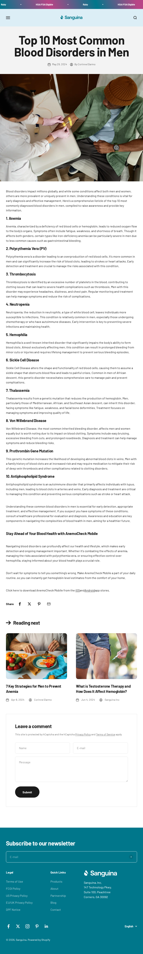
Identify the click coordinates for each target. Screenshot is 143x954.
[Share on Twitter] (29, 604)
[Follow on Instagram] (27, 926)
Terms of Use (14, 881)
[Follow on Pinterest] (36, 926)
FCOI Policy (13, 888)
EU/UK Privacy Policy (19, 902)
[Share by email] (49, 604)
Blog (53, 902)
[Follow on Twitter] (17, 926)
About (54, 888)
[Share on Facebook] (19, 604)
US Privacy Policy (17, 895)
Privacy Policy (83, 734)
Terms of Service (105, 734)
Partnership (58, 895)
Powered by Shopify (39, 939)
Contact (55, 909)
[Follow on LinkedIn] (46, 926)
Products (56, 881)
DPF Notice (13, 909)
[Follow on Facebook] (8, 926)
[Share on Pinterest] (39, 604)
